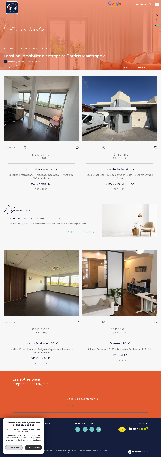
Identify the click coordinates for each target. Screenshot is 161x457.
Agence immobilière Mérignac (16, 48)
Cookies (71, 453)
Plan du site (72, 451)
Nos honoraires (60, 451)
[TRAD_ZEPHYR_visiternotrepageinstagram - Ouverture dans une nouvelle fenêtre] (91, 429)
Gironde (11, 67)
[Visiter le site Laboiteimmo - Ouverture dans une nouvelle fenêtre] (138, 452)
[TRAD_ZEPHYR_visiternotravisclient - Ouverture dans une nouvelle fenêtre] (114, 6)
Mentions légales (85, 451)
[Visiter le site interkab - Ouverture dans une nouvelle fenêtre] (138, 428)
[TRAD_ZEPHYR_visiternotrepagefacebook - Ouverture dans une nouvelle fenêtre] (77, 429)
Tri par (115, 67)
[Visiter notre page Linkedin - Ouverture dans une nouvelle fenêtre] (98, 429)
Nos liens (103, 451)
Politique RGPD (60, 453)
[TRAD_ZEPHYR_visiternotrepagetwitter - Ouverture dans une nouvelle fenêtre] (85, 429)
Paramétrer (14, 447)
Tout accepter (33, 447)
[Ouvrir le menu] (157, 4)
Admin (95, 451)
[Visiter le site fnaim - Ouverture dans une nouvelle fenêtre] (122, 430)
